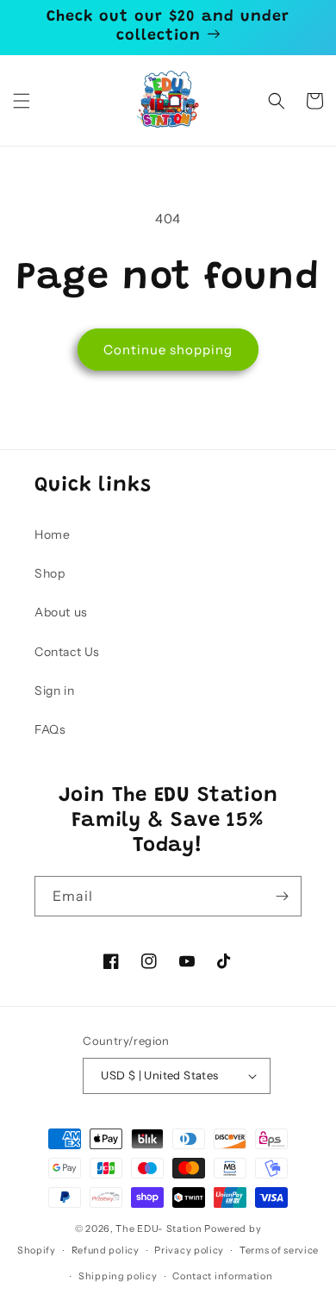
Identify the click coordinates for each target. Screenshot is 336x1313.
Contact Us (67, 652)
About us (61, 612)
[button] (21, 101)
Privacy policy (189, 1250)
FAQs (49, 729)
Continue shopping (168, 349)
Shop (49, 573)
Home (52, 534)
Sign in (54, 690)
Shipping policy (118, 1276)
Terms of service (279, 1250)
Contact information (222, 1276)
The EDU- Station (158, 1228)
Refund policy (106, 1250)
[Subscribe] (282, 896)
